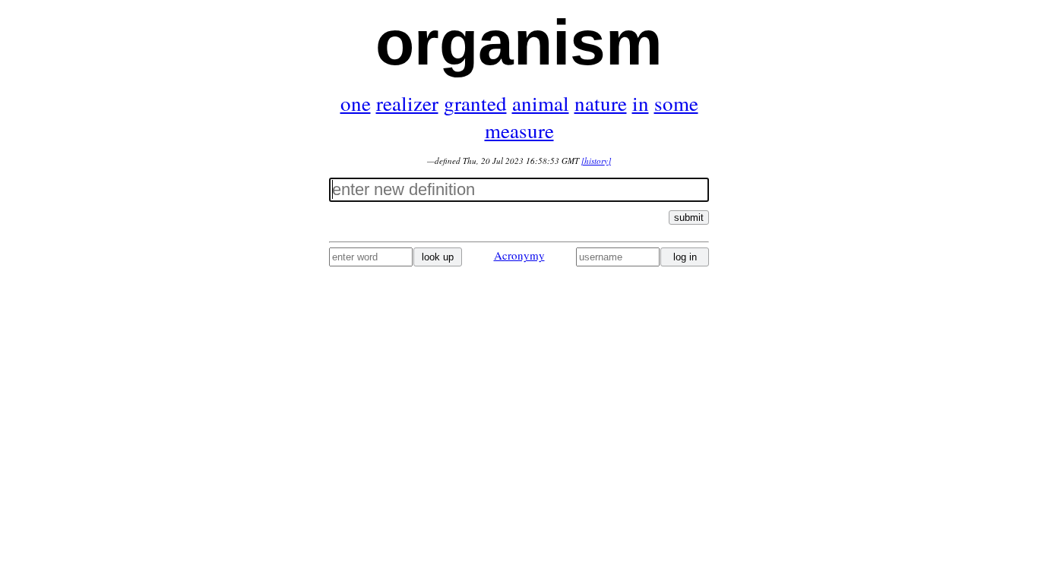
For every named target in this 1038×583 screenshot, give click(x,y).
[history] (596, 160)
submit (689, 217)
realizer (407, 103)
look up (438, 257)
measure (519, 130)
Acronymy (519, 255)
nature (600, 103)
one (355, 103)
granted (475, 103)
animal (540, 103)
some (676, 103)
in (640, 103)
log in (685, 257)
